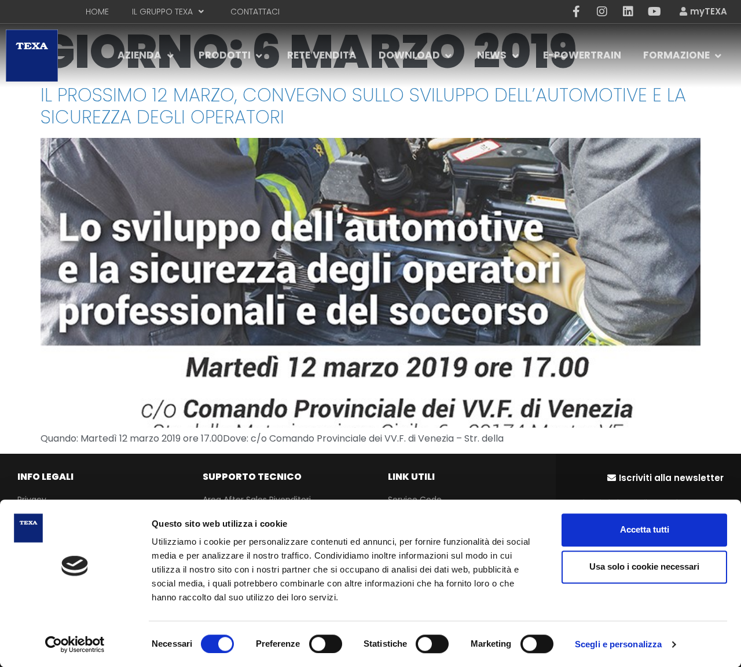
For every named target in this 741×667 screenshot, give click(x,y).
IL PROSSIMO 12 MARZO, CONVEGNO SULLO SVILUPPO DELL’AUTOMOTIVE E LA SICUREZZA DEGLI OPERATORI (363, 106)
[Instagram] (602, 11)
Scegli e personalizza (618, 644)
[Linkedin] (628, 11)
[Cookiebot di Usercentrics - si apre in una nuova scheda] (75, 644)
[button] (665, 477)
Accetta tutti (644, 529)
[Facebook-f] (576, 11)
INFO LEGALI (45, 476)
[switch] (325, 644)
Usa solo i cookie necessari (644, 566)
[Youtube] (654, 11)
